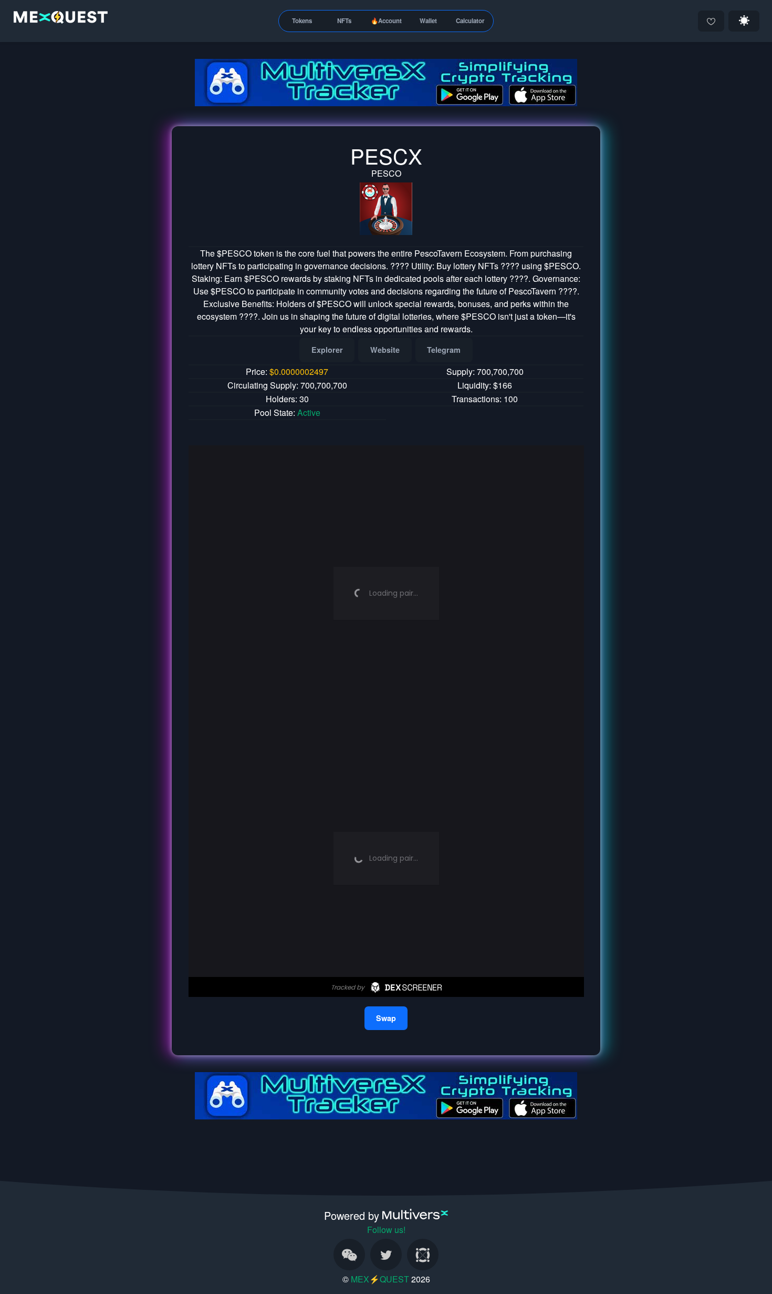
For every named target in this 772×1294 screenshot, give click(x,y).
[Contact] (349, 1254)
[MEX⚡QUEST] (58, 19)
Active (308, 412)
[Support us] (711, 21)
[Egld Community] (423, 1254)
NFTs (344, 20)
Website (385, 349)
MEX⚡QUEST (380, 1279)
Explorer (327, 349)
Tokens (302, 20)
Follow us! (386, 1230)
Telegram (444, 349)
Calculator (470, 20)
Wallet (428, 20)
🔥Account (386, 20)
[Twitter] (386, 1254)
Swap (386, 1018)
